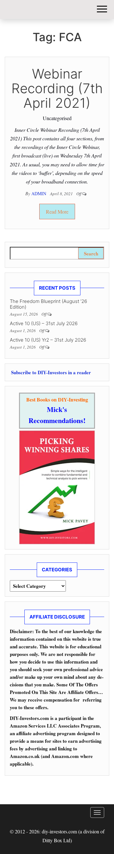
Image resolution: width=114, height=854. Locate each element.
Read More (57, 211)
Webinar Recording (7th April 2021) (57, 88)
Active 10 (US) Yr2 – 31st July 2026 (48, 340)
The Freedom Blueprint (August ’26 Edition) (48, 304)
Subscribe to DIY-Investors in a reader (50, 372)
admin (39, 193)
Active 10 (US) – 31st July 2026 (44, 323)
